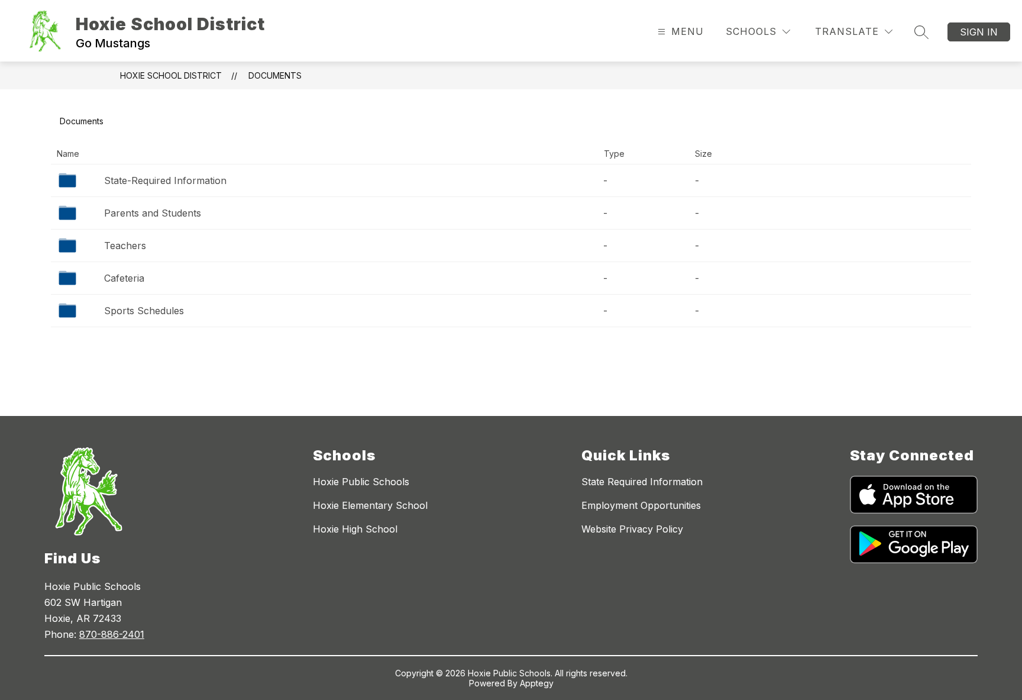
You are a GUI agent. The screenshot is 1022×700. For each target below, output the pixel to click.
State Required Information (642, 482)
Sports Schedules (144, 311)
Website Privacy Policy (632, 529)
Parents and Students (152, 213)
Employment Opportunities (641, 505)
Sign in (979, 32)
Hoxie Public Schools (361, 482)
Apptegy (537, 683)
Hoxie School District (171, 75)
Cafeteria (124, 278)
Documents (275, 75)
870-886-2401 (111, 634)
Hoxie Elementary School (370, 505)
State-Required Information (165, 180)
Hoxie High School (355, 529)
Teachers (125, 245)
